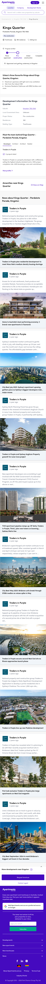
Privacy (26, 971)
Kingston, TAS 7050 (20, 19)
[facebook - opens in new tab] (17, 961)
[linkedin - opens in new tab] (22, 961)
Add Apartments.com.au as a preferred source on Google (24, 906)
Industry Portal (22, 975)
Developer (7, 144)
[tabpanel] (23, 160)
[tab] (7, 144)
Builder (29, 144)
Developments (6, 19)
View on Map (38, 185)
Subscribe (23, 929)
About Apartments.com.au (12, 971)
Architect (15, 144)
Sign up (35, 3)
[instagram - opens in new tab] (26, 961)
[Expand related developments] (41, 866)
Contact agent (23, 883)
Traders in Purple (9, 149)
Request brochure (23, 877)
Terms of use (36, 971)
